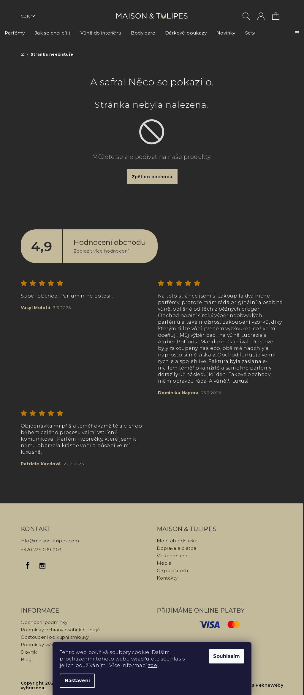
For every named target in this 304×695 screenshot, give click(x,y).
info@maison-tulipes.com (50, 541)
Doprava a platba (176, 548)
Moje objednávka (177, 541)
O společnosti (172, 570)
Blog (26, 659)
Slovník (29, 652)
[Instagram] (42, 565)
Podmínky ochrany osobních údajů (60, 630)
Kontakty (167, 578)
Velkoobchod (172, 555)
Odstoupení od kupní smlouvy (55, 637)
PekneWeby (269, 685)
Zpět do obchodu (152, 176)
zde (152, 665)
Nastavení (77, 680)
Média (164, 563)
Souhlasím (226, 656)
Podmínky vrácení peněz (49, 644)
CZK (25, 16)
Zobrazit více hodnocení (101, 251)
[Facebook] (27, 565)
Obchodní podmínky (44, 622)
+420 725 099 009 (41, 549)
